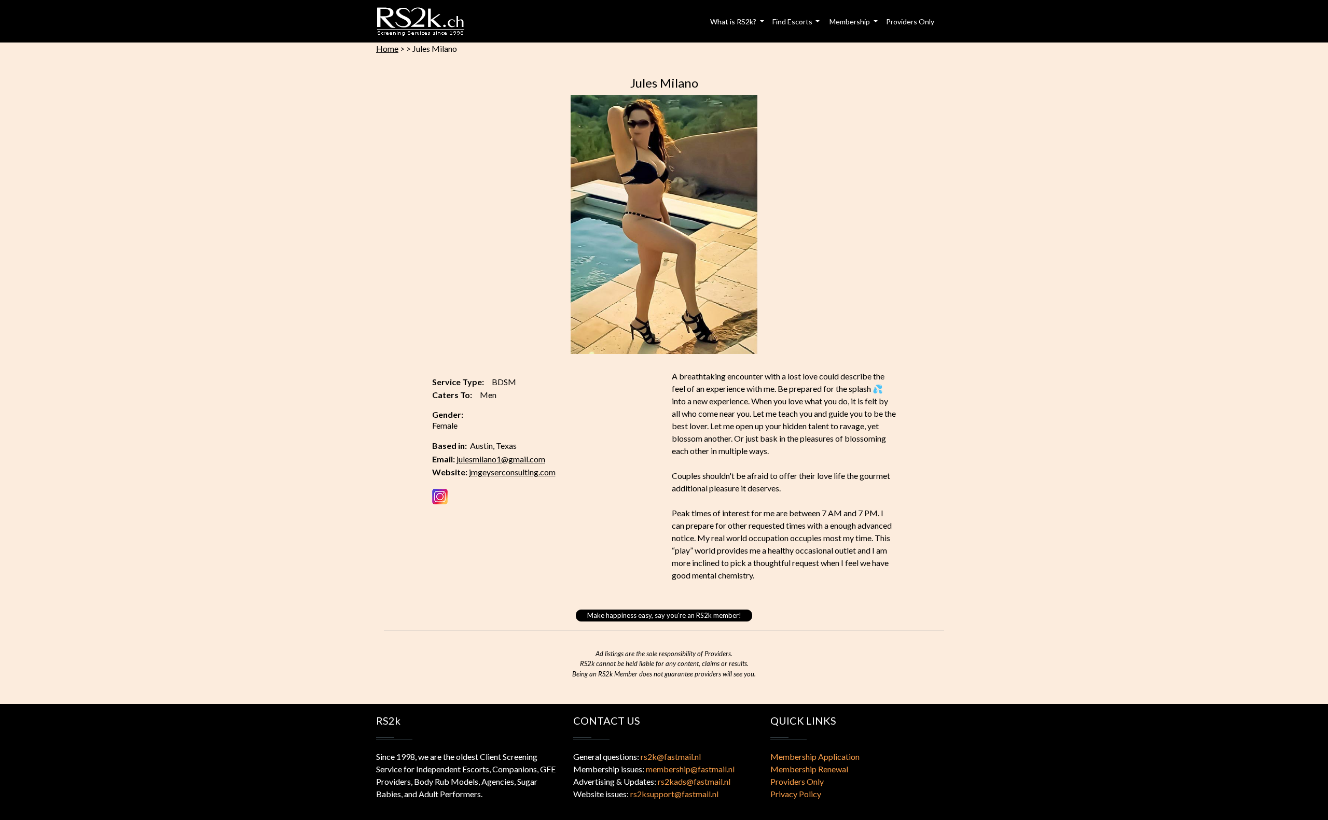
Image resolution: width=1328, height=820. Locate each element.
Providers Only (910, 21)
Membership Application (815, 756)
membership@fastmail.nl (690, 769)
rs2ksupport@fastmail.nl (674, 794)
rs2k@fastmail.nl (671, 756)
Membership (850, 21)
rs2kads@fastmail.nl (694, 781)
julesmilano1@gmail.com (501, 459)
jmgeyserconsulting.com (512, 472)
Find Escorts (793, 21)
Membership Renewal (809, 769)
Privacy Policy (795, 794)
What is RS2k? (734, 21)
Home (387, 48)
